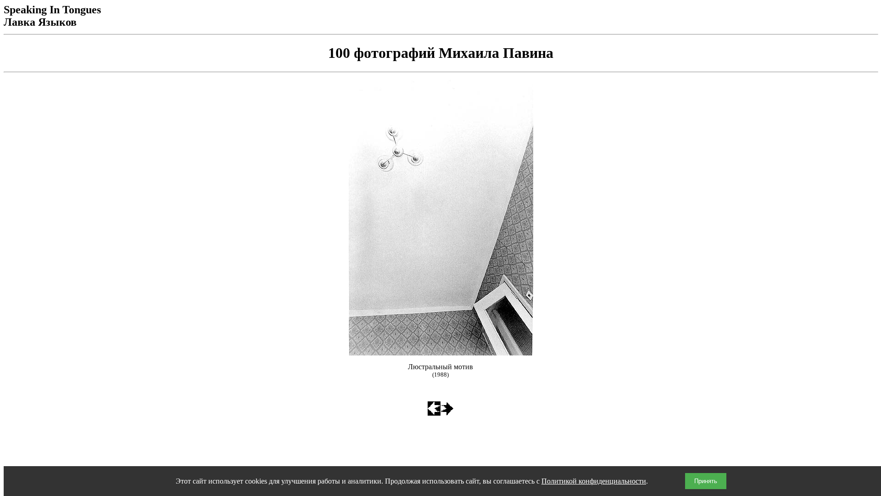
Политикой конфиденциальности (593, 481)
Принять (705, 481)
